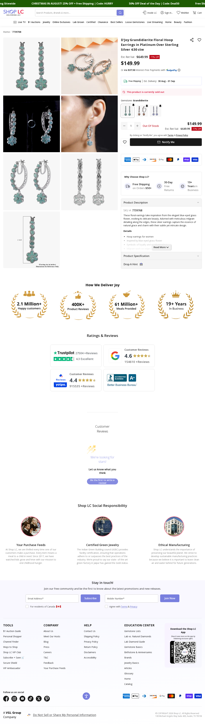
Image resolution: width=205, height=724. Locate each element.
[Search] (120, 13)
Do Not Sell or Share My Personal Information (64, 715)
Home (127, 678)
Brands (128, 657)
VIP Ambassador (11, 668)
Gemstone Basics (133, 646)
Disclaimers (90, 652)
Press (46, 646)
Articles (128, 668)
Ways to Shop (10, 646)
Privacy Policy (91, 641)
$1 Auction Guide (12, 631)
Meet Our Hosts (52, 636)
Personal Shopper (12, 636)
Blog (46, 641)
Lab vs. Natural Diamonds (137, 636)
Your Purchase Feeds (55, 668)
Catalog (128, 684)
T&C (46, 657)
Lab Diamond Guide (134, 641)
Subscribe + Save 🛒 (13, 657)
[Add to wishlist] (199, 40)
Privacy (133, 606)
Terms (124, 606)
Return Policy (91, 646)
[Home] (19, 12)
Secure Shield (10, 662)
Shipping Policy (91, 636)
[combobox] (76, 13)
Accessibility (90, 657)
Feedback (48, 662)
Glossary (128, 673)
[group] (31, 124)
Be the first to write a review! (102, 481)
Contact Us (89, 631)
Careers (48, 652)
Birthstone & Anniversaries (138, 652)
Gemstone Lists (132, 631)
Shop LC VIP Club (12, 652)
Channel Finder (11, 641)
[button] (179, 70)
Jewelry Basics (131, 662)
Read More (160, 247)
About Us (48, 631)
